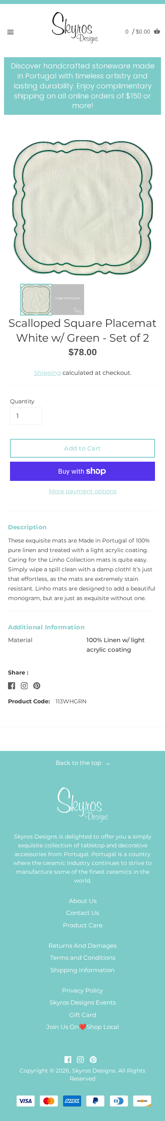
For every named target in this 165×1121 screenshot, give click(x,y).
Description (27, 527)
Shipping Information (82, 970)
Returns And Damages (82, 945)
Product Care (83, 925)
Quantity (22, 401)
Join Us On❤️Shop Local (82, 1027)
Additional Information (46, 627)
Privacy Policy (82, 990)
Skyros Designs (93, 1070)
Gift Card (82, 1015)
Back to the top (81, 763)
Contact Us (82, 913)
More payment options (83, 491)
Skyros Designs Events (83, 1002)
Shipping (47, 372)
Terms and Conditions (82, 957)
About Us (83, 901)
